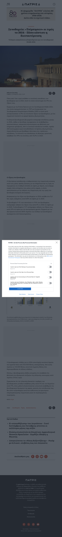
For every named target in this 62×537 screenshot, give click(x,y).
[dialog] (31, 268)
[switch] (50, 267)
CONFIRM (20, 288)
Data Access (31, 294)
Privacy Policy (39, 294)
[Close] (57, 242)
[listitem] (31, 263)
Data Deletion (22, 294)
